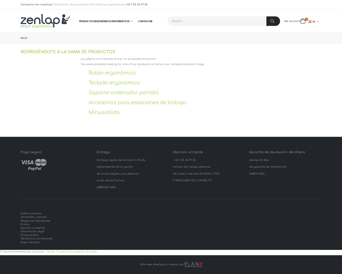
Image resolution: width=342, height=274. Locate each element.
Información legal (33, 231)
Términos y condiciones (36, 238)
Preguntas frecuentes (35, 220)
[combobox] (224, 21)
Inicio (24, 38)
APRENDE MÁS (106, 187)
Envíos (25, 224)
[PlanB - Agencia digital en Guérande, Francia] (193, 264)
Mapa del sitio (30, 242)
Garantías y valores (34, 217)
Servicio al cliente (33, 228)
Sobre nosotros (31, 213)
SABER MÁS (257, 173)
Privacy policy (30, 235)
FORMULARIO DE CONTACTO (192, 180)
